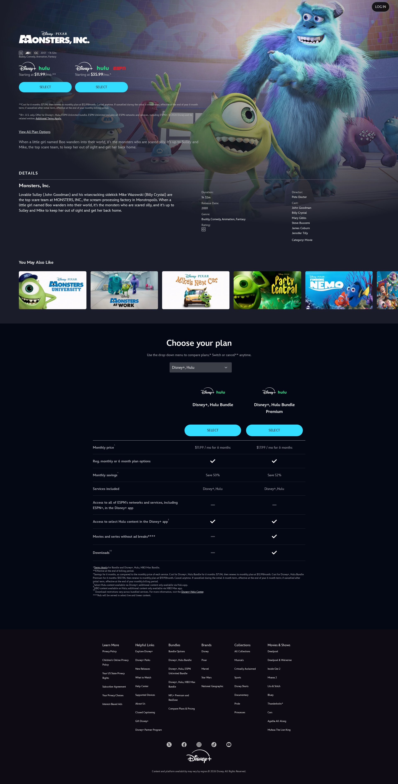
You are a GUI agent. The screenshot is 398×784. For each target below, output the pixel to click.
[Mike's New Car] (195, 290)
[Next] (390, 289)
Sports (237, 677)
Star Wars (206, 677)
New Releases (142, 668)
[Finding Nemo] (339, 290)
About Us (140, 703)
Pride (237, 703)
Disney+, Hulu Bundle (180, 660)
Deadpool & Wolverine (280, 660)
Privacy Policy (109, 651)
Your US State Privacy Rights (113, 675)
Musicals (239, 660)
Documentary (241, 695)
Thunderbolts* (275, 703)
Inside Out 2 (274, 668)
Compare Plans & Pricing (182, 708)
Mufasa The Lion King (279, 729)
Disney (205, 651)
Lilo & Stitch (274, 686)
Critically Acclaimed (245, 668)
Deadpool (273, 651)
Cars (270, 712)
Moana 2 (272, 677)
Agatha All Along (277, 721)
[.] (169, 744)
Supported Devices (145, 695)
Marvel (205, 668)
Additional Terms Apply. (48, 118)
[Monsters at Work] (124, 290)
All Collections (242, 651)
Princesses (239, 712)
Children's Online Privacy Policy (115, 662)
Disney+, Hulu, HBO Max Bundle (182, 684)
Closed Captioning (145, 712)
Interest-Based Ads (112, 704)
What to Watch (143, 677)
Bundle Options (177, 651)
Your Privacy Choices (113, 695)
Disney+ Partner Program (148, 729)
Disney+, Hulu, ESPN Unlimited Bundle (180, 671)
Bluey (270, 695)
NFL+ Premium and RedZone (179, 697)
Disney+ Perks (142, 660)
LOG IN (380, 7)
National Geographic (212, 686)
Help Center (141, 686)
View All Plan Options (34, 132)
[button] (149, 645)
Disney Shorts (241, 686)
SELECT (45, 87)
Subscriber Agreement (114, 686)
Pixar (204, 660)
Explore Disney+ (144, 651)
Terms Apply (101, 567)
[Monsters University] (52, 290)
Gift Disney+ (141, 721)
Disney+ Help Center (192, 591)
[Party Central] (267, 290)
